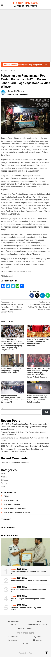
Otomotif (4, 483)
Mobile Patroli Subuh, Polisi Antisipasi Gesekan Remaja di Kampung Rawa (39, 305)
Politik (3, 486)
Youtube (39, 640)
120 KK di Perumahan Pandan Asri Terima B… (28, 590)
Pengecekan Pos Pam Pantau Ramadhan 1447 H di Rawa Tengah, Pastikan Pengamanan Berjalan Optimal (12, 307)
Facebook (14, 637)
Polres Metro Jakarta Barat (17, 512)
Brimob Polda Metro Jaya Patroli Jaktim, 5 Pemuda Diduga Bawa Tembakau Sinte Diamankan (37, 398)
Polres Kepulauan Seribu (15, 508)
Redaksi (37, 621)
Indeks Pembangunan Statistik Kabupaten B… (28, 572)
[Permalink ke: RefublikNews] (3, 92)
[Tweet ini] (37, 295)
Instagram (14, 640)
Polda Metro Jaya (12, 504)
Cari (2, 408)
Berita (3, 473)
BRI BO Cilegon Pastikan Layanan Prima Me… (28, 599)
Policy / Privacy (25, 628)
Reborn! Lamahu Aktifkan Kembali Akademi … (29, 581)
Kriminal (4, 477)
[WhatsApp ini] (47, 295)
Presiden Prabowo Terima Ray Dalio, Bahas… (26, 609)
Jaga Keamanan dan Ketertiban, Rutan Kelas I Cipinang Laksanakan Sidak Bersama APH (12, 398)
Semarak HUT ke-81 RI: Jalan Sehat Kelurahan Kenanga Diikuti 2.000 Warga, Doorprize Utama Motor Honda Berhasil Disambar (38, 372)
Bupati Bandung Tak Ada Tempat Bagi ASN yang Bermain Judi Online (11, 370)
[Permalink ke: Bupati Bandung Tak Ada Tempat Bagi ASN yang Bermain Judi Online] (12, 360)
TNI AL (6, 496)
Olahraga (4, 480)
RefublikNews (25, 2)
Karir (13, 625)
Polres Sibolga (11, 500)
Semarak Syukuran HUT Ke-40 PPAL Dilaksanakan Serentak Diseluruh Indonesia (38, 342)
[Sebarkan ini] (31, 295)
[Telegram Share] (42, 295)
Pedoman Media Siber (37, 625)
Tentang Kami (13, 621)
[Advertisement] (25, 35)
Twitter (38, 637)
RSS (26, 643)
